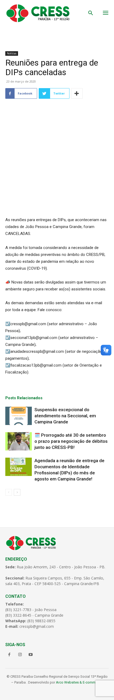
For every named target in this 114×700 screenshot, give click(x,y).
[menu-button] (105, 13)
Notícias (11, 53)
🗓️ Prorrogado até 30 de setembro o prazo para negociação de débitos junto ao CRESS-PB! (71, 441)
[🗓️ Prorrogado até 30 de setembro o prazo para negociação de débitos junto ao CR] (18, 441)
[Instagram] (20, 655)
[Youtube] (30, 655)
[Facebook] (9, 655)
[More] (77, 93)
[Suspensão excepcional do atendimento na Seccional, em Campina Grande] (18, 416)
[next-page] (17, 492)
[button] (90, 13)
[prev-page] (8, 492)
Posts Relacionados (23, 398)
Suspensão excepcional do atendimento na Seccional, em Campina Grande (65, 415)
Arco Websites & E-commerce (79, 682)
